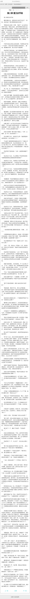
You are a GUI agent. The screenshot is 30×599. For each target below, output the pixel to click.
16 (13, 10)
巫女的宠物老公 (17, 4)
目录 (15, 590)
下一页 (25, 590)
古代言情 (10, 4)
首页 (1, 1)
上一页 (6, 590)
